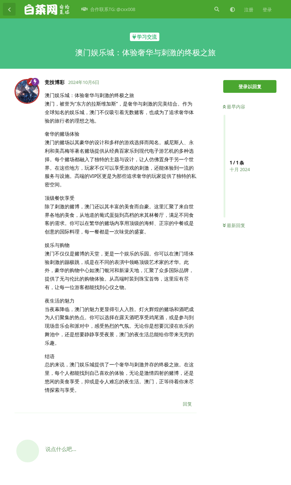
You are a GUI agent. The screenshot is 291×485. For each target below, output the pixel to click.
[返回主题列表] (9, 9)
